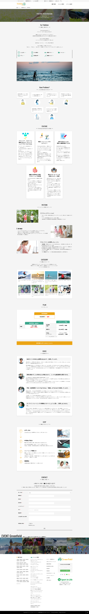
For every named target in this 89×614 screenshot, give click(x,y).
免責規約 (48, 568)
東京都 (18, 562)
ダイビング (39, 562)
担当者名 (20, 502)
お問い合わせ (49, 580)
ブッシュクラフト (40, 579)
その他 (37, 606)
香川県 (21, 578)
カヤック (35, 573)
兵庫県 (21, 571)
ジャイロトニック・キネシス (36, 587)
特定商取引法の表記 (50, 566)
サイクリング (33, 584)
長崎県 (24, 580)
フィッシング (33, 577)
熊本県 (27, 580)
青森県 (21, 559)
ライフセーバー (33, 564)
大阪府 (18, 571)
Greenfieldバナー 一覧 (51, 573)
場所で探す (54, 4)
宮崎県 (21, 581)
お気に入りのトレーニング (51, 561)
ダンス (40, 591)
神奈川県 (21, 562)
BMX (38, 581)
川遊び (37, 577)
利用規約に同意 (21, 523)
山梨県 (18, 567)
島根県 (24, 574)
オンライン (18, 583)
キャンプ (32, 579)
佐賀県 (21, 580)
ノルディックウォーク (34, 591)
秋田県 (27, 559)
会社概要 (48, 577)
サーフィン (32, 559)
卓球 (36, 596)
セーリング (35, 560)
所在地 (19, 499)
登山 (31, 566)
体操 (36, 589)
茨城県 (21, 564)
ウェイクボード (33, 575)
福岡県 (18, 580)
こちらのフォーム (27, 432)
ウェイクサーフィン (34, 576)
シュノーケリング (34, 563)
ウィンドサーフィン (38, 559)
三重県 (27, 566)
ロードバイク (33, 583)
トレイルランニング (34, 569)
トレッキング (33, 567)
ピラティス (35, 586)
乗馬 (39, 597)
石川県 (18, 569)
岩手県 (24, 559)
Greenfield (22, 147)
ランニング (35, 595)
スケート (32, 603)
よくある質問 (35, 0)
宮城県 (18, 560)
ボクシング (39, 598)
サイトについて (20, 0)
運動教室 (39, 589)
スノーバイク (33, 602)
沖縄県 (28, 581)
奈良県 (18, 572)
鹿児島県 (24, 581)
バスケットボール (34, 598)
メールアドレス (21, 506)
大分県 (18, 581)
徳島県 (27, 578)
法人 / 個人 (20, 492)
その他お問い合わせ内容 (22, 516)
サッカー (39, 596)
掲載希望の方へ (28, 0)
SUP (31, 560)
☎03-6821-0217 (49, 483)
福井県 (27, 569)
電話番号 (20, 512)
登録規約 (48, 570)
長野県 (21, 567)
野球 (31, 597)
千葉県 (25, 562)
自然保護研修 (33, 606)
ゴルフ (36, 597)
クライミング (35, 566)
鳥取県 (27, 574)
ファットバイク (38, 583)
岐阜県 (24, 566)
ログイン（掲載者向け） (51, 559)
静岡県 (21, 566)
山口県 (18, 576)
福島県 (24, 560)
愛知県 (18, 566)
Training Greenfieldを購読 (65, 564)
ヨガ (31, 586)
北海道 (18, 559)
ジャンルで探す (61, 4)
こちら (33, 525)
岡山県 (18, 574)
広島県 (21, 574)
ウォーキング (39, 590)
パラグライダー (39, 570)
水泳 (31, 595)
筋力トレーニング (34, 590)
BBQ (35, 579)
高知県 (24, 578)
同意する (30, 523)
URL (19, 509)
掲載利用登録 (49, 563)
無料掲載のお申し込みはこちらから (44, 343)
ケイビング (32, 571)
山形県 (21, 560)
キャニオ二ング (33, 570)
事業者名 (20, 495)
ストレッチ (32, 589)
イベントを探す (69, 4)
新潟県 (21, 569)
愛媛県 (18, 578)
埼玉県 (18, 564)
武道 (33, 597)
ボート (38, 564)
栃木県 (24, 564)
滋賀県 (27, 571)
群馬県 (27, 564)
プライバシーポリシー (50, 575)
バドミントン (33, 596)
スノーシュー (38, 602)
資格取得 (32, 605)
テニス (38, 595)
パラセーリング (33, 562)
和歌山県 (21, 572)
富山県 (24, 569)
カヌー (32, 573)
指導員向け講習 (37, 605)
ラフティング (39, 573)
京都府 (24, 571)
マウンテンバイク (34, 581)
